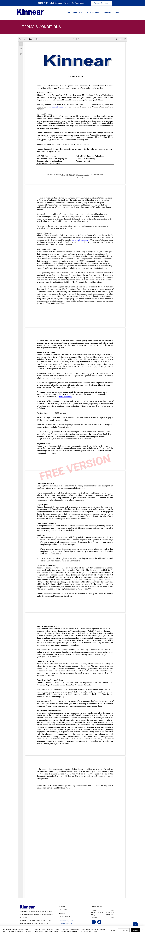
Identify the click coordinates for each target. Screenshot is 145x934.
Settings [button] (113, 930)
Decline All (124, 930)
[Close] (142, 930)
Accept (135, 930)
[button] (78, 13)
